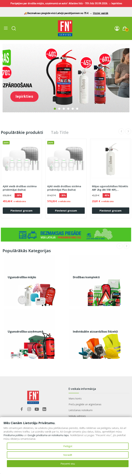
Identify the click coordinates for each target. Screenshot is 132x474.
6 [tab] (77, 109)
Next (128, 131)
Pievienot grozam (21, 210)
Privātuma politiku (13, 435)
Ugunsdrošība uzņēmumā (25, 331)
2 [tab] (59, 109)
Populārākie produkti (22, 132)
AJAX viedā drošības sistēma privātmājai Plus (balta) (64, 188)
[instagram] (29, 409)
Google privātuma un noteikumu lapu (48, 435)
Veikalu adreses (77, 416)
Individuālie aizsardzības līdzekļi (95, 331)
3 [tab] (64, 109)
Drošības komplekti (86, 277)
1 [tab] (55, 109)
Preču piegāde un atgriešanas (85, 404)
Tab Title (60, 132)
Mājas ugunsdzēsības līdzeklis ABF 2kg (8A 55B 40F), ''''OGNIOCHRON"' (110, 188)
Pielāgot (67, 446)
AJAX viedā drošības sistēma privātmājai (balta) (20, 188)
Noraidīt (67, 455)
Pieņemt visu (67, 463)
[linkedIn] (44, 409)
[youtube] (37, 409)
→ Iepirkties (115, 3)
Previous (121, 131)
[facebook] (22, 409)
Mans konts (75, 398)
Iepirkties (24, 96)
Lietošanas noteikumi (80, 410)
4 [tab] (68, 109)
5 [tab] (73, 109)
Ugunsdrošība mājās (22, 277)
